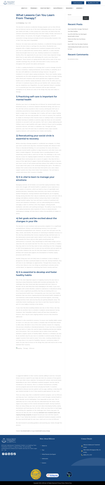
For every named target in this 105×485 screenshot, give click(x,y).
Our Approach (57, 8)
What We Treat (45, 8)
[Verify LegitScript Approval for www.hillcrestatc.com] (69, 474)
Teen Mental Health (25, 431)
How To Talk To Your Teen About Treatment (78, 44)
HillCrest (44, 483)
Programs (33, 8)
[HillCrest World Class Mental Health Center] (52, 475)
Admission (79, 8)
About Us (24, 8)
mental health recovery (40, 431)
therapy (48, 431)
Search (69, 14)
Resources (69, 8)
